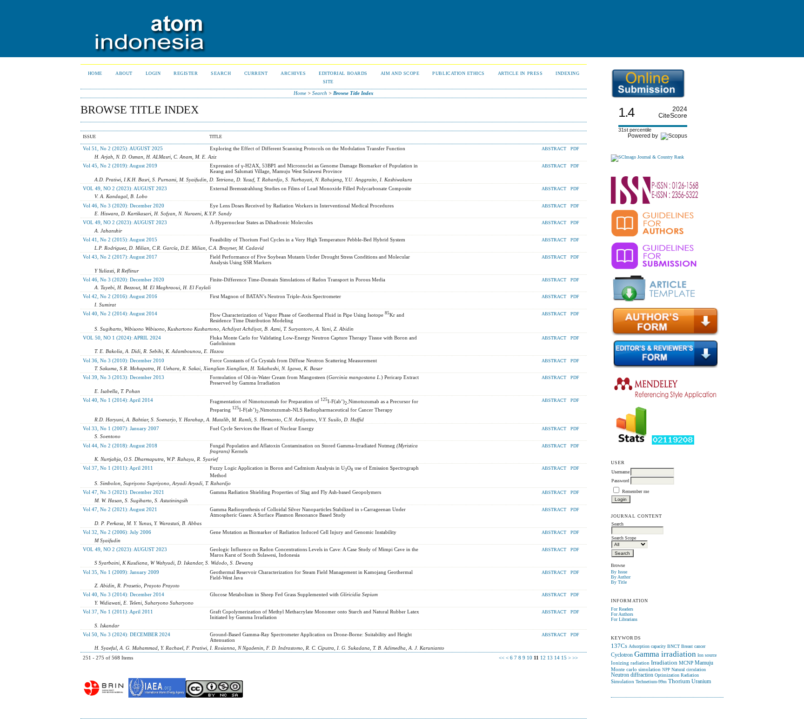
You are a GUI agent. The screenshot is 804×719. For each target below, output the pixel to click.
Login (153, 73)
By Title (619, 582)
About (124, 73)
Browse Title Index (353, 93)
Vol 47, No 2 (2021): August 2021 (120, 509)
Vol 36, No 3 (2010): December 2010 (123, 360)
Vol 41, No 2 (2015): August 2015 (120, 239)
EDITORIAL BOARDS (343, 73)
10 (529, 657)
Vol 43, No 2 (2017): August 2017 (120, 257)
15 (564, 657)
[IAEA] (157, 696)
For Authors (622, 614)
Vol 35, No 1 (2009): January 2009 (121, 572)
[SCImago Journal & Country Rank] (647, 157)
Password (620, 480)
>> (575, 657)
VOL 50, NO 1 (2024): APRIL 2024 (122, 337)
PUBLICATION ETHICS (458, 73)
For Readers (622, 609)
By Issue (619, 571)
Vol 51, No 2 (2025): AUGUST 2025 (123, 148)
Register (186, 73)
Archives (293, 73)
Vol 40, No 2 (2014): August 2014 (120, 313)
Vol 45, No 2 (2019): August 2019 (120, 165)
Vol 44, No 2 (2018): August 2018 (120, 445)
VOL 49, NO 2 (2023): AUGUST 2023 (125, 188)
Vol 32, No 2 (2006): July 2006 (117, 532)
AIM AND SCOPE (400, 73)
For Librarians (624, 619)
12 (543, 657)
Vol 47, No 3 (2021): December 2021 (123, 492)
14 (557, 657)
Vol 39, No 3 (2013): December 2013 (123, 377)
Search (221, 73)
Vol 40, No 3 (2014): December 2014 (123, 594)
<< (501, 657)
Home (95, 73)
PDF (574, 148)
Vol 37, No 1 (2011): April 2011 (118, 468)
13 (550, 657)
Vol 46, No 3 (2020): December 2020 (123, 205)
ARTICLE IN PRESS (520, 73)
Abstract (554, 148)
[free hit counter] (673, 443)
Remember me (635, 491)
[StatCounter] (631, 443)
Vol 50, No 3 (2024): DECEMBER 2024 (126, 634)
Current (256, 73)
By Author (620, 576)
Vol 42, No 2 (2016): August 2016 (120, 296)
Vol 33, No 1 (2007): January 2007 (121, 428)
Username (620, 471)
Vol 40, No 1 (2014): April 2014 (118, 400)
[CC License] (214, 696)
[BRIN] (103, 696)
